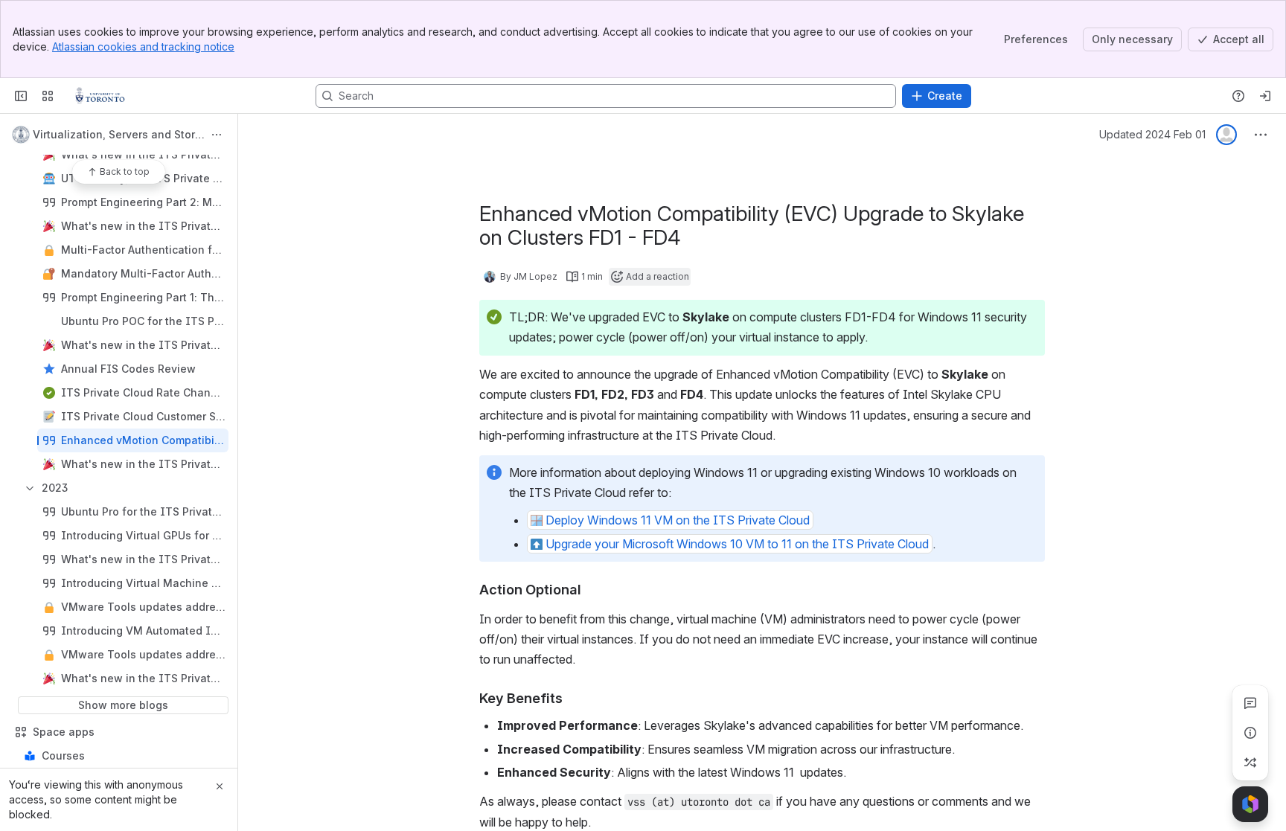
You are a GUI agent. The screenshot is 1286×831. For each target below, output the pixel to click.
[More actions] (216, 135)
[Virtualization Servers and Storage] (100, 96)
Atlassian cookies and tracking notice (143, 46)
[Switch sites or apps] (48, 96)
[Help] (1238, 96)
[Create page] (1250, 762)
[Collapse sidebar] (21, 96)
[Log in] (1265, 96)
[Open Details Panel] (1250, 733)
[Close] (219, 786)
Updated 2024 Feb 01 (1152, 134)
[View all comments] (1250, 703)
